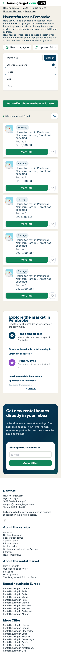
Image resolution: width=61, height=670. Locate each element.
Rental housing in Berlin (15, 594)
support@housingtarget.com (18, 504)
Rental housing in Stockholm (18, 631)
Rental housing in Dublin (15, 642)
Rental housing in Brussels (16, 645)
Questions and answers (15, 568)
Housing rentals (11, 8)
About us (8, 532)
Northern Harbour (12, 11)
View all (32, 388)
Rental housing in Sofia (15, 633)
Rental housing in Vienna (16, 602)
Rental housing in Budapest (17, 611)
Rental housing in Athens (16, 614)
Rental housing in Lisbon (16, 625)
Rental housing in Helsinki (16, 636)
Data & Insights (11, 566)
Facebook (5, 520)
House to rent (38, 8)
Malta (25, 8)
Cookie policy (10, 546)
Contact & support (12, 535)
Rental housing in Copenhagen (19, 639)
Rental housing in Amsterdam (18, 648)
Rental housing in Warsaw (16, 608)
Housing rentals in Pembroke (24, 376)
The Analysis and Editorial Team (19, 577)
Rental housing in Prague (16, 628)
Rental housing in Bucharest (17, 605)
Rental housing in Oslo (14, 650)
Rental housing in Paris (15, 591)
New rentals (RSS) (12, 554)
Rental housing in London (16, 588)
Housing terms (10, 574)
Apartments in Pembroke (22, 380)
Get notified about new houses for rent (30, 103)
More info (27, 151)
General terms (10, 540)
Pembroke (30, 11)
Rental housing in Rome (15, 599)
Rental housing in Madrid (16, 597)
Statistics (8, 571)
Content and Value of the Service (20, 549)
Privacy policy (10, 543)
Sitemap (7, 552)
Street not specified (19, 353)
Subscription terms (13, 537)
